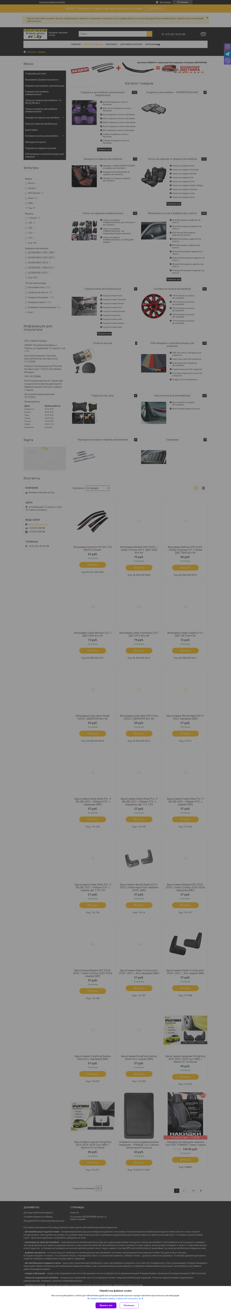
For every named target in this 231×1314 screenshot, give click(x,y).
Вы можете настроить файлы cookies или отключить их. (114, 1298)
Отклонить (129, 1305)
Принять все (106, 1305)
